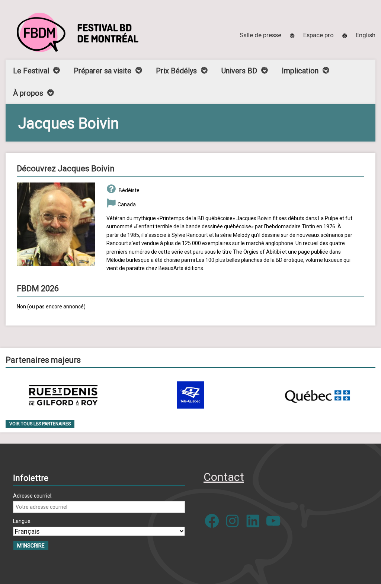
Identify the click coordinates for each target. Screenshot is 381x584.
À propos (28, 93)
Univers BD (239, 70)
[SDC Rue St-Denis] (63, 395)
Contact (224, 476)
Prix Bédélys (176, 70)
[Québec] (317, 395)
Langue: (22, 521)
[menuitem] (365, 35)
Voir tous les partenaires (40, 423)
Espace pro (318, 35)
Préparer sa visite (102, 70)
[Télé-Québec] (190, 395)
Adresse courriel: (32, 496)
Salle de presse (260, 35)
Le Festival (31, 70)
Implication (300, 70)
